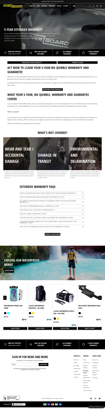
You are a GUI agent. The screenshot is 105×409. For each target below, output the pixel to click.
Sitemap (94, 377)
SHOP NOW (9, 270)
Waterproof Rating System (95, 372)
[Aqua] (8, 313)
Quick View (15, 328)
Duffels (59, 6)
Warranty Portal (85, 371)
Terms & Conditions (86, 386)
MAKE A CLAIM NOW (52, 234)
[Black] (5, 313)
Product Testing (94, 366)
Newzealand (19, 404)
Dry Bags (44, 6)
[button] (38, 6)
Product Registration (86, 376)
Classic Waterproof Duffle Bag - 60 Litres (64, 312)
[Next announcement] (73, 1)
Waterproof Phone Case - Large (13, 306)
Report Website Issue (97, 406)
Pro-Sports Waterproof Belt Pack (89, 306)
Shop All (76, 360)
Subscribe (43, 364)
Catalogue (95, 362)
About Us (95, 360)
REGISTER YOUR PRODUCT (32, 62)
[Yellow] (33, 313)
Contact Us (86, 362)
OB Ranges (77, 374)
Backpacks (52, 6)
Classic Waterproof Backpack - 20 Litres (36, 306)
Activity (65, 6)
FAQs (84, 360)
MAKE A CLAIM (77, 62)
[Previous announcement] (31, 1)
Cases (38, 6)
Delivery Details (85, 366)
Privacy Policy (87, 390)
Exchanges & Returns (87, 381)
